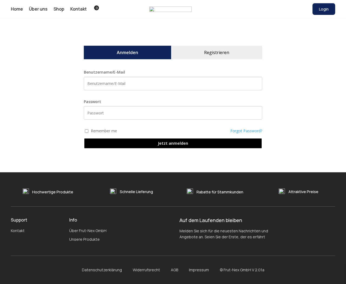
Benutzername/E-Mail (104, 72)
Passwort (92, 101)
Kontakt (78, 9)
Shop (59, 9)
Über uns (38, 9)
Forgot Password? (246, 130)
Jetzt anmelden (173, 143)
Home (17, 9)
